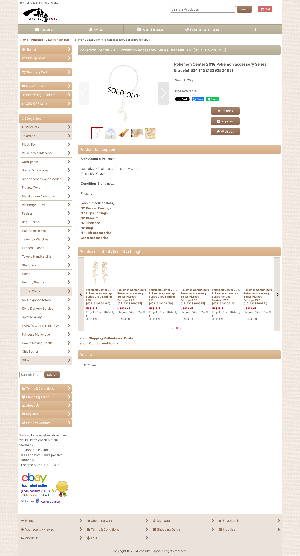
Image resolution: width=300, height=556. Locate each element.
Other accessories (94, 238)
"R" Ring (87, 228)
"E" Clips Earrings (94, 213)
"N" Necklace (90, 223)
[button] (255, 29)
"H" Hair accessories (96, 233)
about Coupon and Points (99, 343)
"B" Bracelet (89, 218)
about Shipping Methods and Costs (106, 338)
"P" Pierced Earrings (96, 208)
